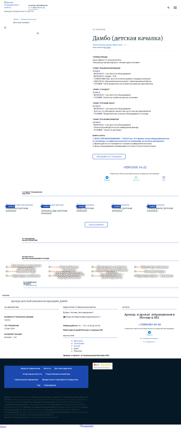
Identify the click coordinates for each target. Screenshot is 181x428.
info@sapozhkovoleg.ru (150, 338)
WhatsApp (136, 180)
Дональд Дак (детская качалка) (54, 212)
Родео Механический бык (58, 374)
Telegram (107, 180)
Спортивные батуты (32, 374)
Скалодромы (50, 385)
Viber (163, 180)
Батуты (47, 368)
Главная (16, 19)
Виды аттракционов (30, 368)
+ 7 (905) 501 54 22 (37, 7)
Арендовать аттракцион (109, 156)
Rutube (77, 346)
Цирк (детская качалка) (85, 209)
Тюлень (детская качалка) (122, 209)
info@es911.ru (34, 10)
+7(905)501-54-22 (134, 167)
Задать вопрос (96, 224)
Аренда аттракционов (28, 19)
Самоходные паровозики (26, 379)
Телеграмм (79, 343)
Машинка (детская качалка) (17, 209)
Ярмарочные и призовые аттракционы (60, 379)
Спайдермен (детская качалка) (160, 209)
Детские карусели (63, 368)
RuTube (107, 47)
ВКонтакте (78, 341)
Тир (38, 385)
